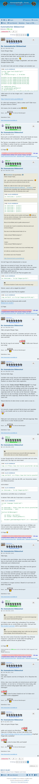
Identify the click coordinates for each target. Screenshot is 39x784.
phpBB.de (26, 780)
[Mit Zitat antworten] (33, 40)
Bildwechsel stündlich (7, 303)
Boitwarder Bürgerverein (31, 156)
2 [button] (21, 35)
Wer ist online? (5, 770)
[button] (17, 35)
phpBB (14, 778)
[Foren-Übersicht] (19, 9)
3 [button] (23, 35)
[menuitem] (5, 20)
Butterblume (9, 38)
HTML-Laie (9, 29)
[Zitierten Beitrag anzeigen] (23, 175)
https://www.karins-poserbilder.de (9, 120)
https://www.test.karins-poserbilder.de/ (12, 99)
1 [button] (19, 35)
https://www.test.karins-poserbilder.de (14, 258)
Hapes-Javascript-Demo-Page (8, 156)
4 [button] (25, 35)
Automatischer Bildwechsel (12, 27)
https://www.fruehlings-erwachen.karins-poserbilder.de (16, 734)
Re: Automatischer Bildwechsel (13, 46)
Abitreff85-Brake (21, 156)
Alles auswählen (10, 69)
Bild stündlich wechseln (8, 626)
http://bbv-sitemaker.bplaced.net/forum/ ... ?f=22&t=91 (18, 187)
